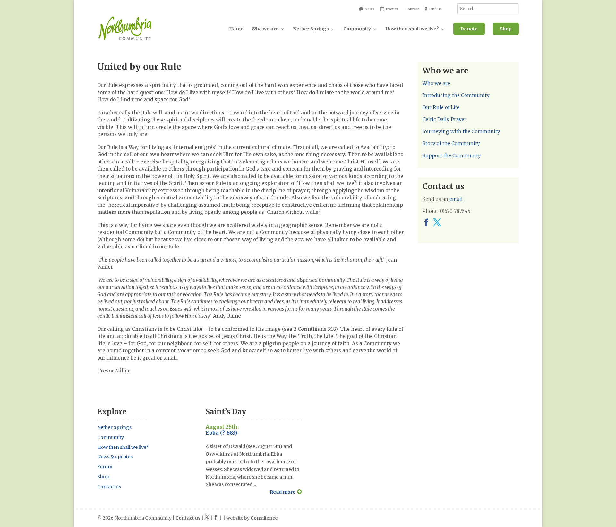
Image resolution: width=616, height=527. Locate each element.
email (456, 199)
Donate (469, 29)
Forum (104, 467)
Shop (506, 29)
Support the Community (452, 156)
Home (236, 29)
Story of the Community (451, 143)
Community (357, 29)
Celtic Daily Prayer (444, 119)
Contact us (109, 486)
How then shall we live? (412, 29)
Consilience (264, 518)
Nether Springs (311, 29)
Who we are (265, 29)
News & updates (115, 457)
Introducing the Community (456, 95)
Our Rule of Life (441, 108)
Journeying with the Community (461, 132)
